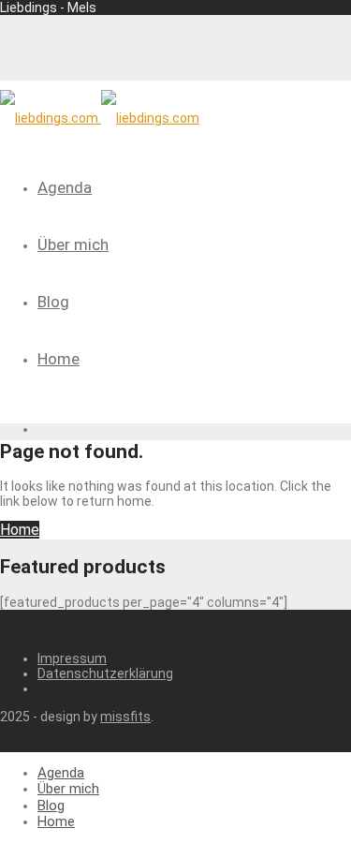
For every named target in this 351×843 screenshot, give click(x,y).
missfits (125, 716)
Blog (53, 301)
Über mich (73, 244)
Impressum (72, 658)
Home (58, 358)
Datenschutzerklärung (105, 673)
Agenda (64, 187)
